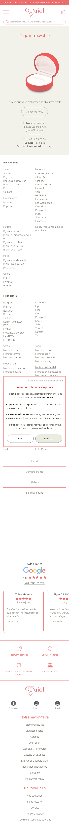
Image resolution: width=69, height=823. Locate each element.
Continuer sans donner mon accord (45, 380)
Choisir (20, 438)
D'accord (48, 438)
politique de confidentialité (39, 428)
